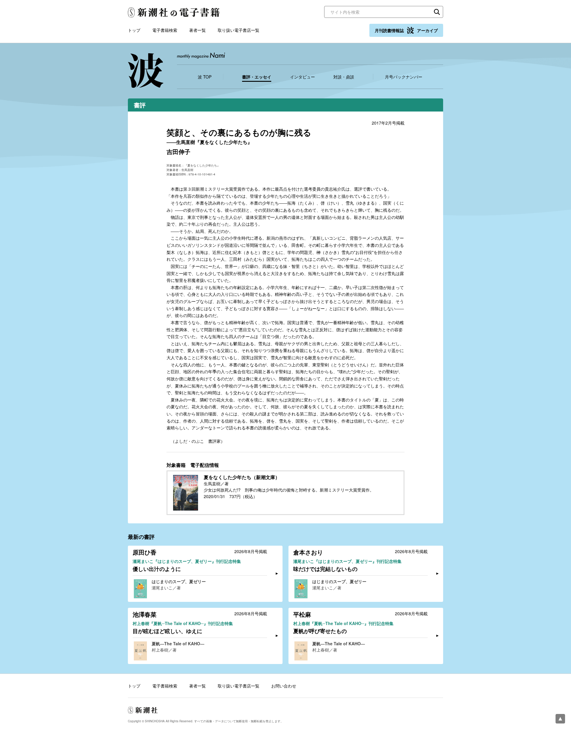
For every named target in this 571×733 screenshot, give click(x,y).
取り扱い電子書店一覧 (238, 30)
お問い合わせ (283, 686)
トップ (134, 30)
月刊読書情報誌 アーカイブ (406, 30)
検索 (437, 12)
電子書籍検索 (164, 30)
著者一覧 (197, 30)
